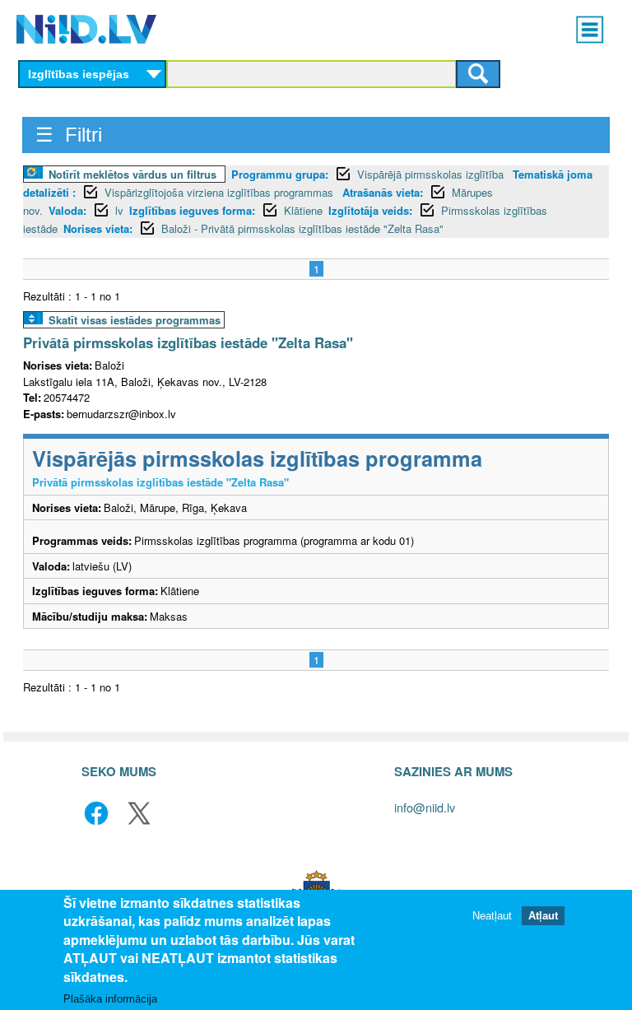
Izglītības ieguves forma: (192, 210)
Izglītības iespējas (78, 74)
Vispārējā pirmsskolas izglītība (432, 174)
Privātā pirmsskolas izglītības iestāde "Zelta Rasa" (188, 342)
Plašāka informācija (110, 999)
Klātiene (303, 210)
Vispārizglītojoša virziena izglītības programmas (221, 192)
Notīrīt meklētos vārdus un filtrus (132, 174)
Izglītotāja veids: (370, 210)
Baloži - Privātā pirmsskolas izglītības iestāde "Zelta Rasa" (302, 228)
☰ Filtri (68, 134)
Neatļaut (492, 916)
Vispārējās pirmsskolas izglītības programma (257, 458)
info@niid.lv (424, 807)
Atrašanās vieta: (382, 192)
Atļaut (543, 916)
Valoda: (67, 210)
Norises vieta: (97, 228)
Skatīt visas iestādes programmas (135, 320)
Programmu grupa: (279, 174)
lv (119, 210)
